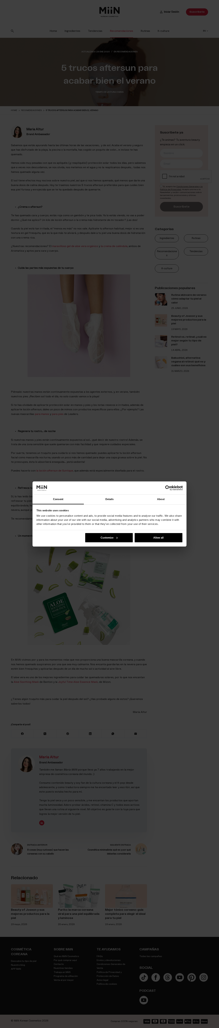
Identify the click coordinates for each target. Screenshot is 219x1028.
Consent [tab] (58, 499)
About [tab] (161, 499)
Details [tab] (109, 499)
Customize (107, 537)
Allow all (158, 537)
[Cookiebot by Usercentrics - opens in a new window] (168, 487)
